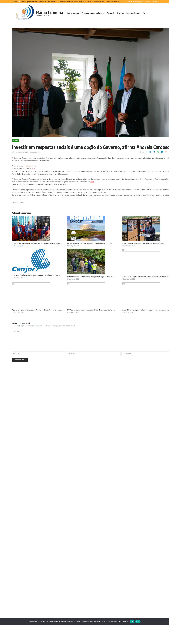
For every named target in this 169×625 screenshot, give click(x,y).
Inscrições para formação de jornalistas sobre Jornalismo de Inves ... (36, 275)
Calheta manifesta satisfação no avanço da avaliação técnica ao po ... (91, 277)
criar (33, 168)
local (92, 182)
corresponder (30, 166)
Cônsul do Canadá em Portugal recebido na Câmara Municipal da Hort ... (37, 243)
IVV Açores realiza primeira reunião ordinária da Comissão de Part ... (91, 310)
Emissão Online (133, 13)
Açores (15, 140)
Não (137, 621)
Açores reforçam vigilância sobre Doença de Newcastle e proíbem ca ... (37, 310)
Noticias (100, 13)
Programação (88, 13)
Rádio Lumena (49, 12)
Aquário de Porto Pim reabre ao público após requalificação (143, 243)
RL (19, 152)
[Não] (166, 621)
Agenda (121, 13)
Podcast (110, 13)
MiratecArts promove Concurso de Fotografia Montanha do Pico (90, 243)
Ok (132, 621)
